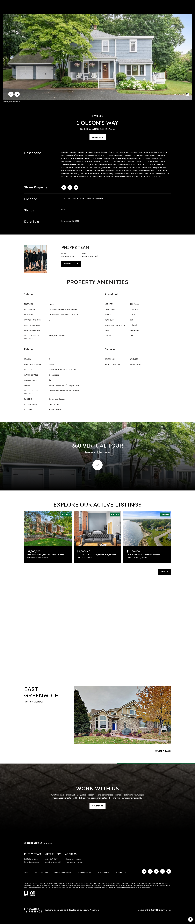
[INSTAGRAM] (150, 871)
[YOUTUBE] (162, 871)
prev (11, 94)
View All (164, 572)
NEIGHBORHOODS (84, 872)
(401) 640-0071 (51, 859)
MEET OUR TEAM (41, 872)
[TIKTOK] (156, 871)
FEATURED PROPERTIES (63, 872)
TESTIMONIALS (103, 872)
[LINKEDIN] (168, 871)
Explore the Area (162, 751)
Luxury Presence (91, 910)
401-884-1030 (67, 256)
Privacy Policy (164, 910)
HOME (26, 872)
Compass (84, 883)
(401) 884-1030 (31, 859)
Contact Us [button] (97, 806)
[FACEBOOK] (144, 871)
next (17, 94)
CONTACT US (121, 872)
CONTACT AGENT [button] (71, 264)
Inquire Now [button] (97, 137)
